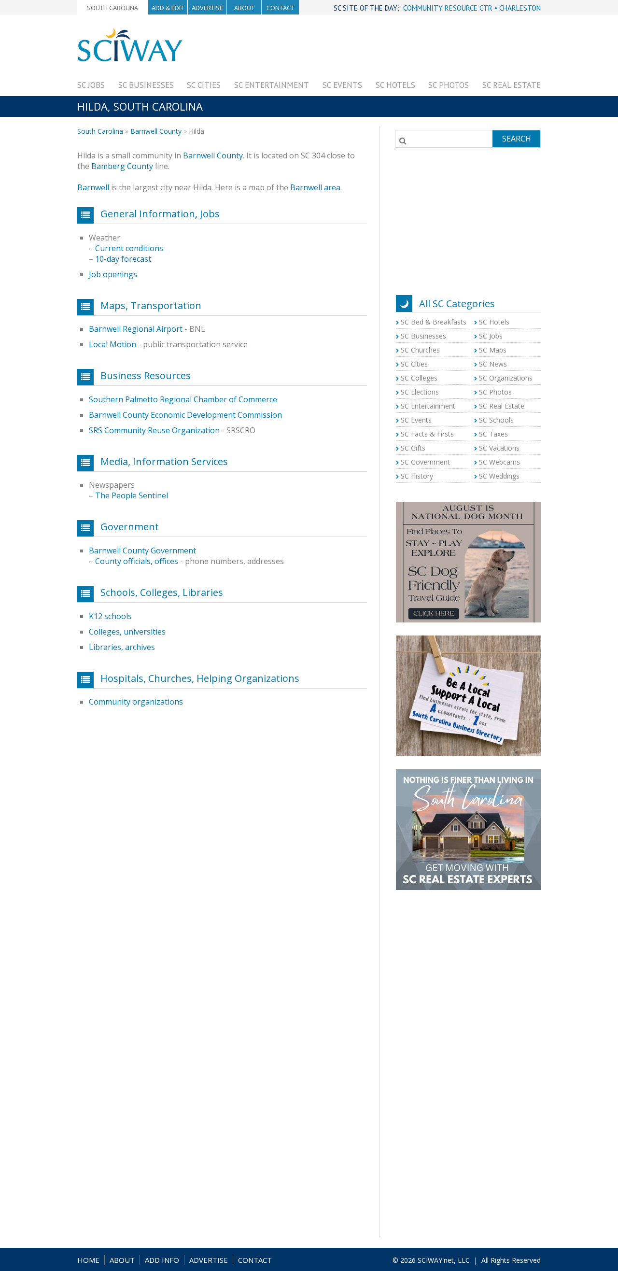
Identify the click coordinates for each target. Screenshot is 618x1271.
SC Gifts (413, 447)
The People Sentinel (131, 495)
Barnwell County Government (142, 550)
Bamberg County (122, 166)
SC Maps (492, 349)
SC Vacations (499, 447)
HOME (88, 1260)
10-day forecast (123, 259)
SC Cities (204, 85)
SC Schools (496, 419)
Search (516, 138)
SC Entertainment (271, 85)
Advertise (207, 7)
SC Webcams (499, 461)
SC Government (425, 461)
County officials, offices (136, 561)
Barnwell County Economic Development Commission (185, 415)
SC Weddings (499, 475)
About (244, 7)
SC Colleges (419, 377)
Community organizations (136, 701)
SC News (493, 363)
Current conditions (129, 248)
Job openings (113, 274)
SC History (417, 475)
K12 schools (110, 616)
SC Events (342, 85)
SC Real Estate (511, 85)
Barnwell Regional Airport (136, 329)
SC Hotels (395, 85)
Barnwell (93, 187)
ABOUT (122, 1260)
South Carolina (112, 7)
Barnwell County (156, 131)
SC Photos (448, 85)
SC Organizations (506, 377)
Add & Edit (168, 7)
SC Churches (420, 349)
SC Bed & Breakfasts (433, 321)
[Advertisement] (365, 49)
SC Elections (420, 391)
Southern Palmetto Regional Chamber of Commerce (183, 399)
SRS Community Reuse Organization (154, 430)
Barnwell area (315, 187)
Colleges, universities (127, 631)
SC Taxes (493, 433)
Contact (280, 7)
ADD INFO (162, 1260)
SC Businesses (146, 85)
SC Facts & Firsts (427, 433)
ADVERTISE (208, 1260)
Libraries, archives (122, 647)
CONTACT (255, 1260)
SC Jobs (91, 85)
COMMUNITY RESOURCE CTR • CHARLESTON (472, 8)
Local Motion (112, 344)
